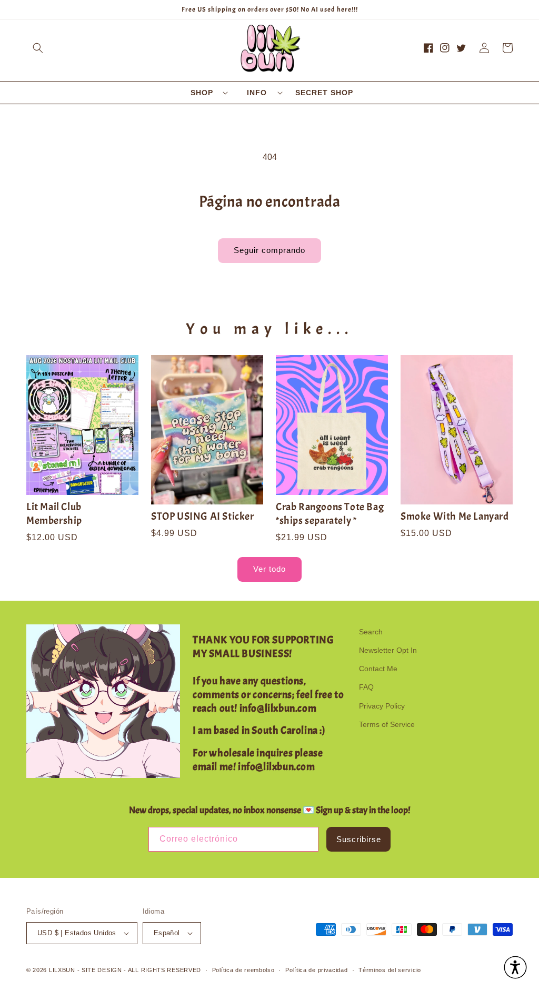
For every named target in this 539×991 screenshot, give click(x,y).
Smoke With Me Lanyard (455, 516)
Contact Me (378, 668)
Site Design (102, 970)
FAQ (366, 687)
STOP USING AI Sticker (202, 516)
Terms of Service (387, 724)
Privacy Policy (382, 706)
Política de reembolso (243, 970)
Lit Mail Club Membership (54, 513)
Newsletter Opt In (388, 650)
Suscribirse (358, 839)
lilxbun (62, 970)
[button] (37, 47)
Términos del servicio (389, 970)
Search (371, 632)
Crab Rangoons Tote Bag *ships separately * (330, 513)
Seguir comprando (269, 250)
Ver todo (269, 568)
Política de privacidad (316, 970)
